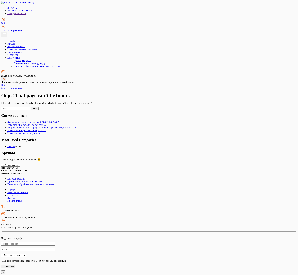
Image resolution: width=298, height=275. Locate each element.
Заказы (11, 43)
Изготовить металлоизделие (22, 49)
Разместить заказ (16, 46)
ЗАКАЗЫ (12, 8)
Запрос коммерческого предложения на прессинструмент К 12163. (42, 127)
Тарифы (11, 41)
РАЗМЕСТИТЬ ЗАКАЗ (19, 10)
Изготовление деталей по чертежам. (26, 125)
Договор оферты (22, 60)
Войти (4, 23)
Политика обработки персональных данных (37, 66)
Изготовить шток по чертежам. (23, 133)
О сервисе (12, 55)
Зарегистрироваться (11, 30)
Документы (13, 57)
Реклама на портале (17, 192)
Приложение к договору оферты (31, 63)
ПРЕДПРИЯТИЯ (16, 13)
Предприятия (14, 52)
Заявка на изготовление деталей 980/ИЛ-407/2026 (33, 122)
